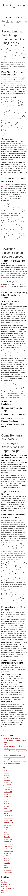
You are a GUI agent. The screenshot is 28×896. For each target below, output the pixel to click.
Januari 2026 (7, 785)
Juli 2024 (6, 827)
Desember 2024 (8, 815)
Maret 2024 (7, 837)
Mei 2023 (6, 860)
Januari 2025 (7, 813)
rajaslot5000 (8, 593)
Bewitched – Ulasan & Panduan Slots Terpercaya (13, 252)
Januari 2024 (7, 841)
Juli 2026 (6, 770)
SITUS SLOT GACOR (7, 888)
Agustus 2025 (7, 796)
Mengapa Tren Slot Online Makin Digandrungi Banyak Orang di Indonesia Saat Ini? (15, 740)
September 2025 (8, 794)
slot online (4, 186)
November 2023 (8, 846)
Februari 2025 (8, 811)
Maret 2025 (7, 808)
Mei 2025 (6, 804)
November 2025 (8, 789)
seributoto (4, 286)
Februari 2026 (8, 782)
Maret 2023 (7, 865)
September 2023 (8, 851)
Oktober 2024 (8, 820)
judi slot (4, 880)
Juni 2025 (6, 801)
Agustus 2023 (7, 853)
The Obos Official (14, 5)
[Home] (6, 18)
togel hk (4, 882)
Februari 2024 (8, 839)
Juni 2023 (6, 858)
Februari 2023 (8, 867)
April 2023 (7, 863)
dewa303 (4, 886)
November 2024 (8, 818)
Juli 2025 (6, 799)
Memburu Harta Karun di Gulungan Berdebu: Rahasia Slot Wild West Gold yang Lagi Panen (14, 757)
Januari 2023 (7, 870)
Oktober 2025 (8, 792)
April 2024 (7, 834)
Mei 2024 (6, 832)
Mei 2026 (6, 775)
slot (2, 893)
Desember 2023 (8, 844)
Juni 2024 (6, 830)
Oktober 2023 (8, 849)
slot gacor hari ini (7, 884)
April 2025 (7, 806)
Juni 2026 (6, 773)
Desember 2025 (8, 787)
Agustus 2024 (7, 825)
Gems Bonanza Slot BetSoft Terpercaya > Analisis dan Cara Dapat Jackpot (13, 443)
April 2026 (7, 778)
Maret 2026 (7, 780)
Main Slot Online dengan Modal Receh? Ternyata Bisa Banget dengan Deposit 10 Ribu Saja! (15, 751)
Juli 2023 (6, 856)
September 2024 (8, 822)
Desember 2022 (8, 872)
